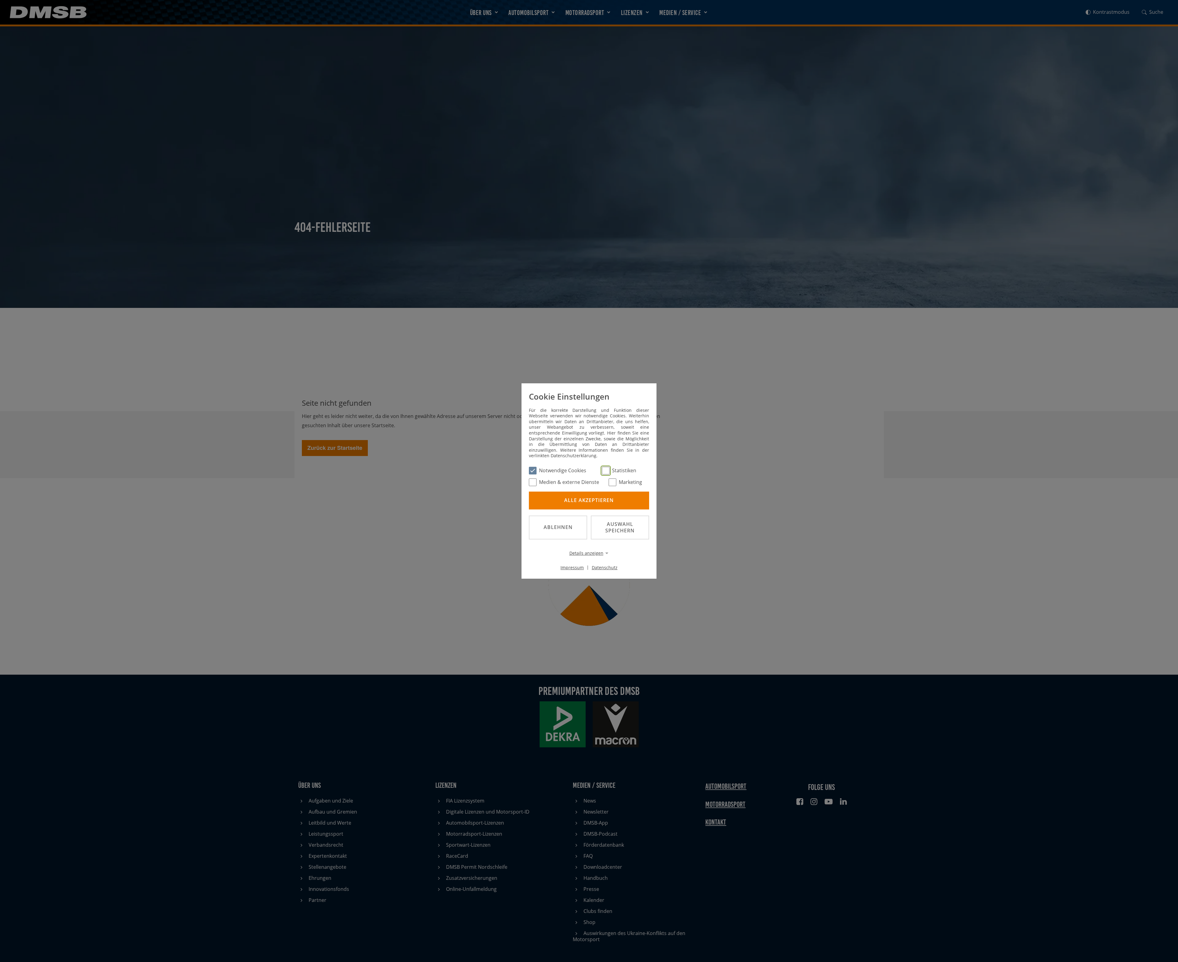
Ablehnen (558, 527)
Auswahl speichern (620, 527)
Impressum (572, 567)
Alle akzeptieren (589, 500)
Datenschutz (605, 567)
